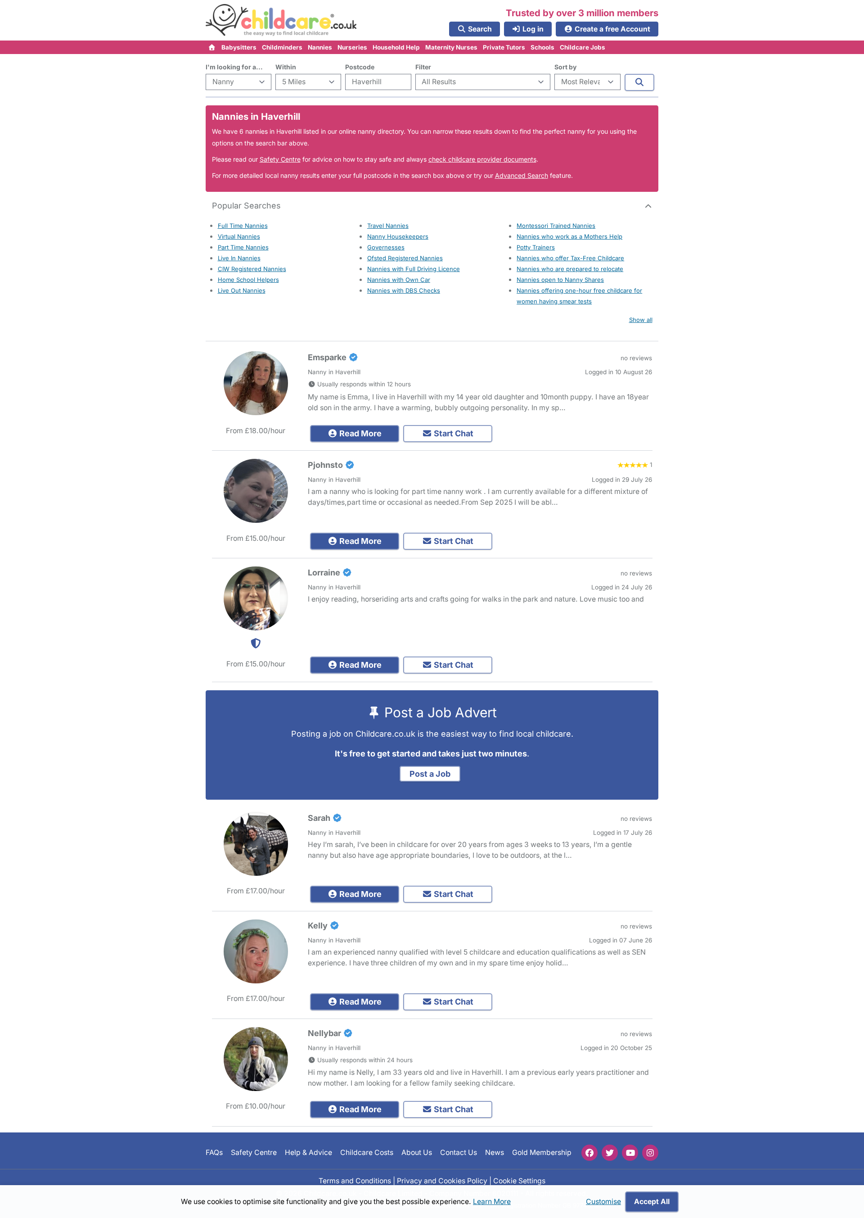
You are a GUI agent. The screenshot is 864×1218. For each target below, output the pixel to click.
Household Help (396, 47)
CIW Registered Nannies (252, 268)
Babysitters (238, 47)
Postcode (359, 67)
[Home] (212, 47)
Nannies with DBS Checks (403, 290)
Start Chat (452, 433)
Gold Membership (542, 1153)
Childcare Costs (366, 1153)
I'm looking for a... (234, 67)
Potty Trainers (536, 247)
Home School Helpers (248, 279)
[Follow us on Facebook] (589, 1153)
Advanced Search (521, 175)
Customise (603, 1201)
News (494, 1153)
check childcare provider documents (482, 159)
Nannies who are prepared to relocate (570, 268)
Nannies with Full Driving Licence (413, 268)
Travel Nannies (388, 225)
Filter (423, 67)
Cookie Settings (519, 1181)
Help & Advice (308, 1153)
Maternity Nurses (451, 47)
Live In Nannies (239, 258)
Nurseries (352, 47)
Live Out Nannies (242, 290)
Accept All (652, 1201)
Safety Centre (280, 159)
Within (285, 67)
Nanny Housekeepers (397, 236)
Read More (360, 433)
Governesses (386, 247)
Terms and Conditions (355, 1181)
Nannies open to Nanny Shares (560, 279)
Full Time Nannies (243, 225)
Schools (542, 47)
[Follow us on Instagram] (650, 1153)
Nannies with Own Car (398, 279)
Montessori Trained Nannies (556, 225)
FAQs (214, 1153)
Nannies (320, 47)
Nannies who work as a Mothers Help (569, 236)
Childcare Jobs (582, 47)
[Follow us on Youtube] (630, 1153)
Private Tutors (504, 47)
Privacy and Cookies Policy (442, 1181)
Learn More (492, 1201)
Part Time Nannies (243, 247)
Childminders (282, 47)
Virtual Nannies (239, 236)
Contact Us (458, 1153)
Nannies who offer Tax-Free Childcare (570, 258)
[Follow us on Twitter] (610, 1153)
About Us (416, 1153)
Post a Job (430, 774)
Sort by (565, 67)
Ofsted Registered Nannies (405, 258)
